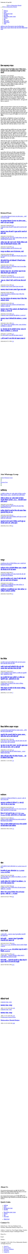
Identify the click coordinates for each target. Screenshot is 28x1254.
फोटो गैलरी (6, 21)
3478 (13, 1008)
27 (12, 572)
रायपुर (5, 12)
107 (13, 225)
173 (13, 323)
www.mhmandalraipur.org (11, 1239)
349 (13, 303)
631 (13, 818)
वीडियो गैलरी (6, 22)
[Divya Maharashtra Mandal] (14, 5)
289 (13, 254)
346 (13, 875)
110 (13, 750)
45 (12, 526)
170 (13, 760)
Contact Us (6, 1252)
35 (12, 594)
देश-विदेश (6, 15)
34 (12, 583)
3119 (13, 1015)
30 (12, 504)
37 (12, 671)
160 (13, 265)
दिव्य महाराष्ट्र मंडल (8, 13)
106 (13, 739)
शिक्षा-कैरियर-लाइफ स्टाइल (10, 16)
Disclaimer (6, 1250)
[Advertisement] (14, 44)
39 (12, 515)
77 (12, 692)
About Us (6, 1246)
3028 (13, 1023)
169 (13, 285)
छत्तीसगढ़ (6, 11)
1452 (13, 954)
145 (13, 247)
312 (13, 236)
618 (13, 275)
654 (13, 896)
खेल (5, 19)
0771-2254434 (10, 1234)
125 (13, 333)
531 (13, 292)
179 (13, 314)
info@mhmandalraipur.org (10, 1237)
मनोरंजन (5, 18)
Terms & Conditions (9, 1249)
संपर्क (5, 23)
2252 (13, 943)
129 (13, 807)
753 (13, 828)
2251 (13, 964)
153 (13, 341)
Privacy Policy (7, 1247)
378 (13, 886)
